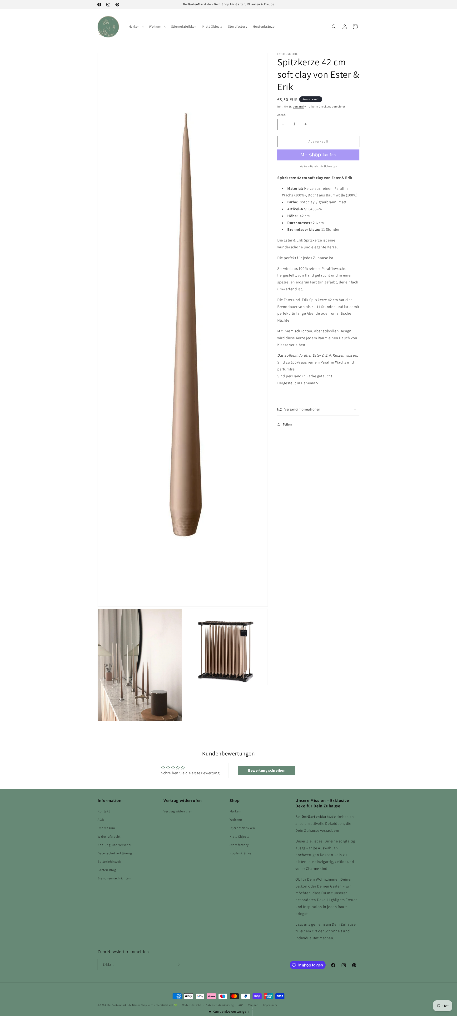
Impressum (106, 828)
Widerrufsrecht (109, 836)
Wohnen (235, 819)
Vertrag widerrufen (178, 811)
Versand (298, 106)
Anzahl (281, 115)
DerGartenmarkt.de (119, 1005)
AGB (101, 819)
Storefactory (238, 845)
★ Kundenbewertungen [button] (228, 1011)
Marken (235, 811)
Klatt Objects (239, 836)
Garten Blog (107, 870)
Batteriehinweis (110, 861)
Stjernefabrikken (242, 828)
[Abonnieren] (178, 964)
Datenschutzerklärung (115, 853)
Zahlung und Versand (114, 845)
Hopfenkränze (240, 853)
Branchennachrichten (114, 878)
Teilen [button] (287, 424)
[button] (136, 26)
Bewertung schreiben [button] (266, 770)
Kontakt (104, 811)
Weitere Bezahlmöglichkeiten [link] (318, 166)
